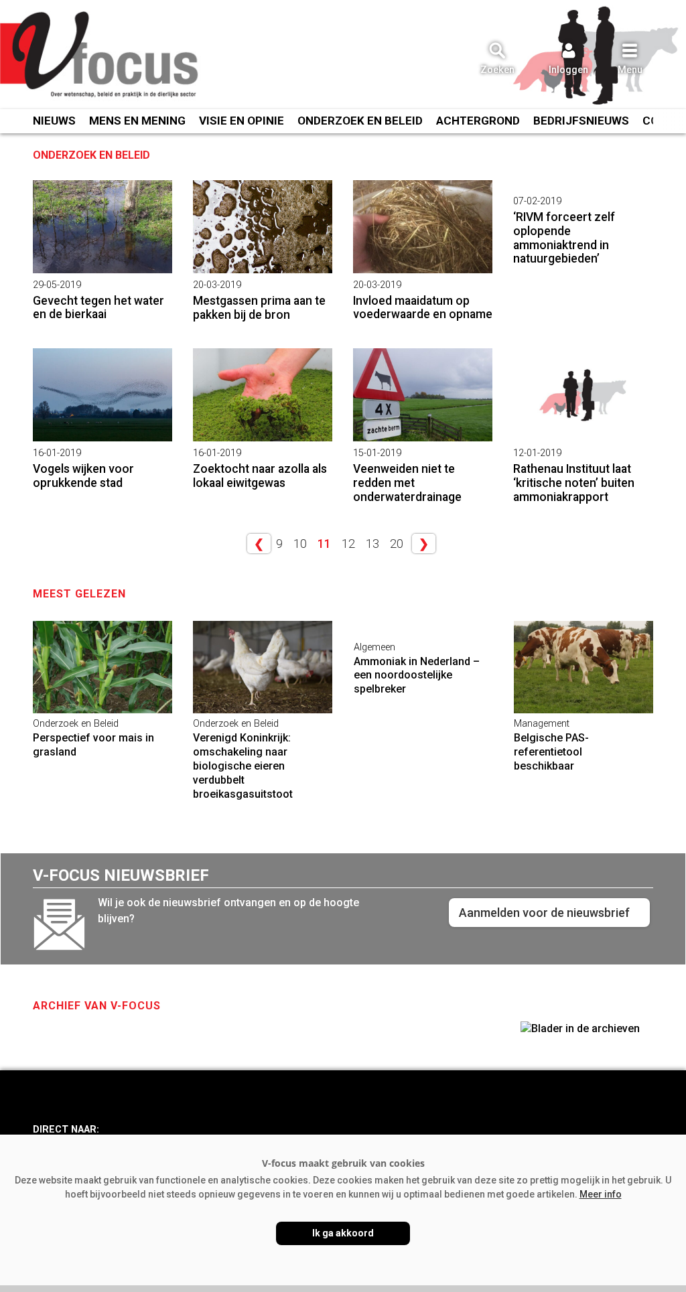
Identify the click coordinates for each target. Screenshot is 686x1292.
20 (396, 543)
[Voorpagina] (100, 55)
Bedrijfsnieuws (581, 120)
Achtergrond (478, 120)
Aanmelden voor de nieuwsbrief (544, 913)
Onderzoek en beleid (360, 120)
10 (300, 543)
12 (348, 543)
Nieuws (54, 120)
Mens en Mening (137, 120)
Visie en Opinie (241, 120)
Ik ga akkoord (343, 1233)
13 (372, 543)
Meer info (600, 1194)
